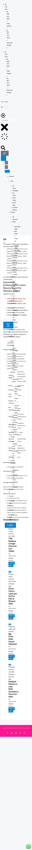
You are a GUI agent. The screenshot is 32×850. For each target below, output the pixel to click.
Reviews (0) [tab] (10, 345)
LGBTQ (13, 300)
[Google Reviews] (24, 733)
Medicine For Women (14, 337)
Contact (11, 496)
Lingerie (15, 269)
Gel (13, 312)
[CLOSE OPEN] (7, 171)
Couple (13, 277)
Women (13, 212)
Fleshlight (15, 190)
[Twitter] (16, 733)
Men (12, 181)
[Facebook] (7, 733)
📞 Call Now (6, 7)
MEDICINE (17, 277)
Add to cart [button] (11, 564)
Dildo (14, 222)
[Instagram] (20, 733)
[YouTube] (12, 733)
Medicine (13, 303)
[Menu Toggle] (3, 158)
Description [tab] (10, 343)
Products (11, 176)
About (12, 501)
